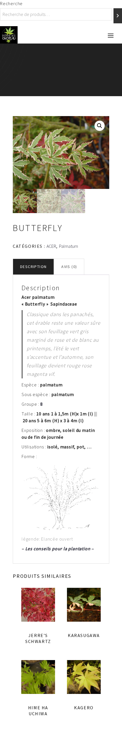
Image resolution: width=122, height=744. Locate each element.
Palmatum (68, 246)
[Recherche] (117, 15)
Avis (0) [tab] (69, 266)
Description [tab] (33, 266)
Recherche (11, 3)
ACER (51, 246)
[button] (99, 126)
